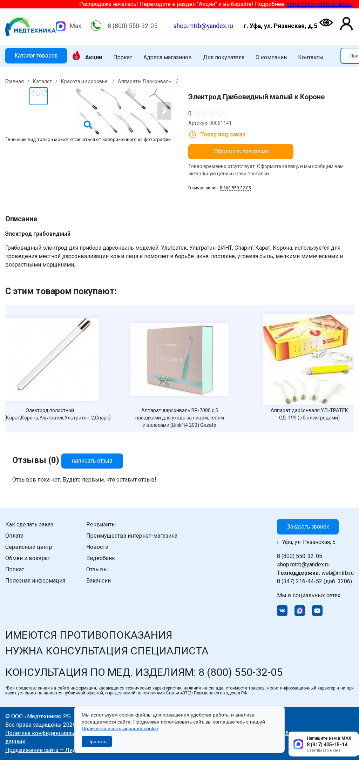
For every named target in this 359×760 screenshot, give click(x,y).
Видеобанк (100, 558)
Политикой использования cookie (120, 728)
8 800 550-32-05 (235, 188)
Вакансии (98, 580)
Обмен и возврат (27, 558)
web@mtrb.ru (315, 573)
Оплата (14, 535)
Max (75, 25)
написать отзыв (92, 461)
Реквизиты (101, 524)
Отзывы (97, 569)
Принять (97, 741)
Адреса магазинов (167, 57)
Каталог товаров (36, 56)
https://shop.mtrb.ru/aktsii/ (300, 4)
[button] (164, 111)
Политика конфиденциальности (47, 733)
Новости (97, 547)
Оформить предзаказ (241, 151)
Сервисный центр (28, 547)
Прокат (122, 57)
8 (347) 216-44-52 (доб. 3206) (314, 581)
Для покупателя (223, 57)
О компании (271, 57)
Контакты (311, 57)
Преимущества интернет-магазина (131, 535)
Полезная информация (35, 580)
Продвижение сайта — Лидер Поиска (54, 750)
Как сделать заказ (29, 524)
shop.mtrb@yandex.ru (203, 25)
